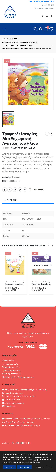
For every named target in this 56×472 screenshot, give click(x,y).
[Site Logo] (8, 12)
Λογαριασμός (8, 360)
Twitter (9, 189)
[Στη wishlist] (23, 282)
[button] (5, 29)
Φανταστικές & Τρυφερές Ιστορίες (43, 281)
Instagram (52, 16)
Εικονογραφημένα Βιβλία (14, 281)
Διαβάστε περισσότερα (46, 257)
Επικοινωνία (9, 406)
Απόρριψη (24, 467)
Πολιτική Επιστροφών (11, 374)
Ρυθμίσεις (40, 467)
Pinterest (20, 189)
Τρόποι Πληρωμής (10, 364)
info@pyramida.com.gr (45, 8)
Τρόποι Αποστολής (10, 367)
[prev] (47, 134)
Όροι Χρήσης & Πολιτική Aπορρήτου (18, 377)
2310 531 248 (48, 5)
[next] (51, 134)
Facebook (42, 16)
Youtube (47, 16)
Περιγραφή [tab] (12, 200)
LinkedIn (14, 189)
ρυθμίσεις (34, 462)
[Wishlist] (51, 29)
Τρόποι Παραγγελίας (11, 370)
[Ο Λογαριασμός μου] (40, 29)
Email (25, 189)
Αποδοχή (9, 467)
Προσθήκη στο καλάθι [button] (19, 257)
